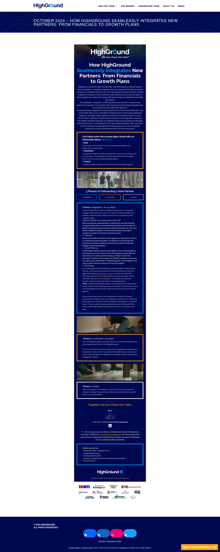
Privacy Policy (74, 548)
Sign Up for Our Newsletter (199, 547)
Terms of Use (86, 548)
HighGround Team (148, 6)
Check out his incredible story (110, 434)
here (127, 478)
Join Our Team (106, 6)
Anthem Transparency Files (110, 541)
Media (181, 6)
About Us (168, 6)
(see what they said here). (105, 273)
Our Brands (128, 6)
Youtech (123, 548)
